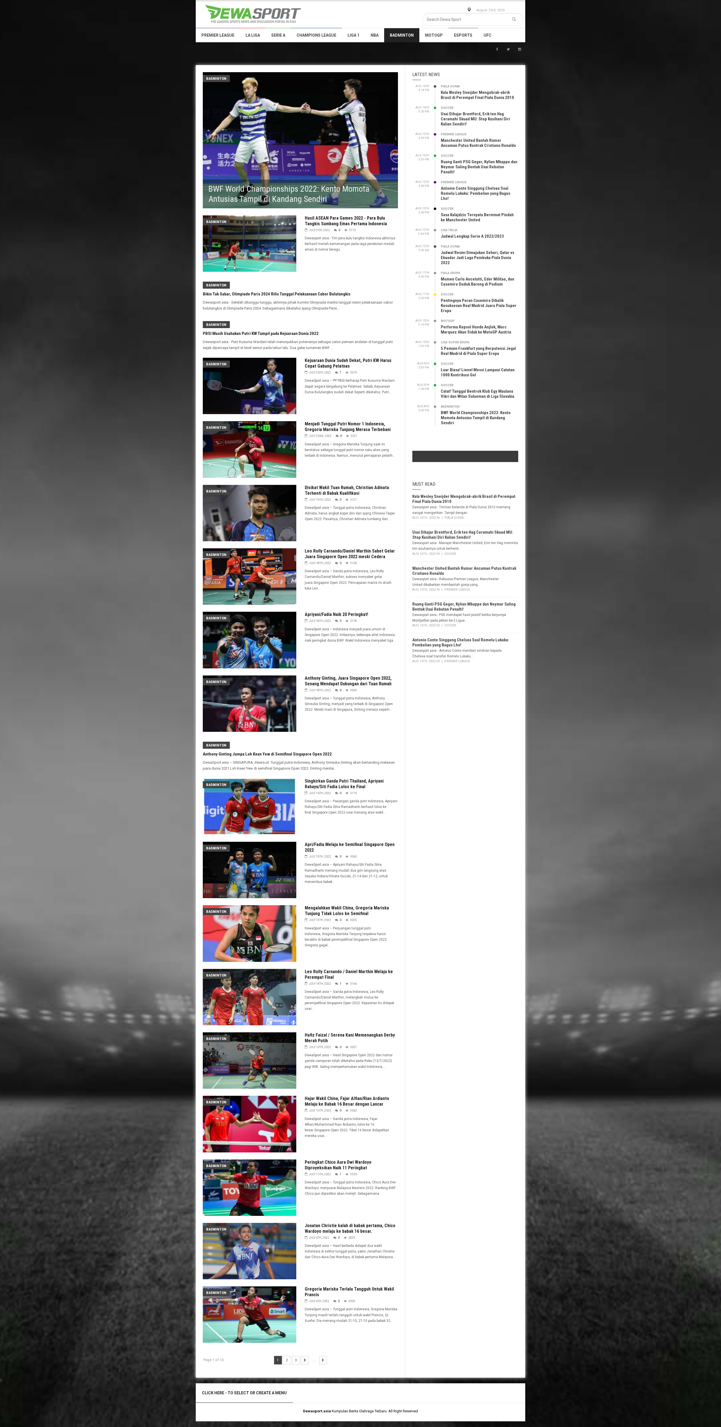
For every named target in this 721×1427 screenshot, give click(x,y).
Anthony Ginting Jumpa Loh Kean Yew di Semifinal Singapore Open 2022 (267, 754)
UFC (487, 35)
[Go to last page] (323, 1360)
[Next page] (305, 1360)
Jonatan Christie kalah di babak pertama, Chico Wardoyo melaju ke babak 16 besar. (350, 1228)
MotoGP (434, 35)
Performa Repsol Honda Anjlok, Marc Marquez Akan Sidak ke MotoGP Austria (476, 329)
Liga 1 (353, 35)
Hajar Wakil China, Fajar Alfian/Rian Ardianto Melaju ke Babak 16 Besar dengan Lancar (347, 1101)
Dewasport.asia (317, 1411)
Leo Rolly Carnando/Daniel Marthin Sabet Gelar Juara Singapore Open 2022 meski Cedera (350, 553)
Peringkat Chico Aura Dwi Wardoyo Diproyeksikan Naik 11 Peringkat (338, 1164)
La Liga (253, 35)
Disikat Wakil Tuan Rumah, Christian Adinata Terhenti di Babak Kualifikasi (347, 490)
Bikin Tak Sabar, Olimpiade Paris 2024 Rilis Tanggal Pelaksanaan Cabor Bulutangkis (276, 294)
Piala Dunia (450, 86)
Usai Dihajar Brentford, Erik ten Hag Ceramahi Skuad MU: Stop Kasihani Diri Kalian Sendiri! (475, 119)
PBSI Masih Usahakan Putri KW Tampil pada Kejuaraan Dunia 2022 (261, 333)
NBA (375, 35)
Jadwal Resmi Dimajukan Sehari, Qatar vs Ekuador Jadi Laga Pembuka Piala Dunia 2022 (477, 257)
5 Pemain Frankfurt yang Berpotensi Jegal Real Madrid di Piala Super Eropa (478, 351)
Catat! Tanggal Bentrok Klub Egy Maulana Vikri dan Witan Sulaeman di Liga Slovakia (477, 394)
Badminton (402, 35)
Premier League (217, 35)
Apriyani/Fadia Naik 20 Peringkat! (336, 614)
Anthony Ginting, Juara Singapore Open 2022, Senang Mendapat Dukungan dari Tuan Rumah (348, 680)
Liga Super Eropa (455, 342)
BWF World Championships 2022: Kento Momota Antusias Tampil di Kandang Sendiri (476, 417)
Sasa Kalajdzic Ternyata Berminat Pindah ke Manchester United (477, 217)
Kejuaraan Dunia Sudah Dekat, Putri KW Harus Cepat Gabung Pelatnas (348, 363)
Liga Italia (449, 230)
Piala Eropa (450, 273)
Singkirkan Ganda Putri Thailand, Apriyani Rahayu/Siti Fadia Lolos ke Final (344, 783)
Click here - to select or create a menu (244, 1393)
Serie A (278, 35)
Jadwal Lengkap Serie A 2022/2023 (472, 236)
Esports (463, 35)
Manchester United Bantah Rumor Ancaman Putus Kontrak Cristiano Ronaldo (478, 143)
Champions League (316, 35)
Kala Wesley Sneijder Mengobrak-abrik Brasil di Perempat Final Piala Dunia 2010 (477, 95)
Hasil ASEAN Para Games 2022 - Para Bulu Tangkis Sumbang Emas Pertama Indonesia (346, 220)
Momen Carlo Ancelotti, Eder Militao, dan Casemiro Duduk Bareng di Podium (477, 282)
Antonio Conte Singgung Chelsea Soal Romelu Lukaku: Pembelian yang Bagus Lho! (475, 193)
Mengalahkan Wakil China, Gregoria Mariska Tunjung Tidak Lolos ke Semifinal (347, 910)
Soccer (447, 108)
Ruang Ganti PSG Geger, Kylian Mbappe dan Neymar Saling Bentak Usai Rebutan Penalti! (479, 166)
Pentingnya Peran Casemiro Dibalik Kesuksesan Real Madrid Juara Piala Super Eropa (479, 305)
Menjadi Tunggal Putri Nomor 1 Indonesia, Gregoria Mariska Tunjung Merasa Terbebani (348, 426)
